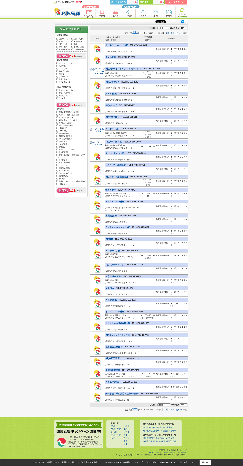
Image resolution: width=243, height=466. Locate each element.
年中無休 (62, 179)
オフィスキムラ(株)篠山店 (118, 323)
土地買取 (62, 147)
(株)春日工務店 (112, 358)
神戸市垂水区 (162, 438)
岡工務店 (109, 288)
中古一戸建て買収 (65, 93)
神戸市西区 (148, 441)
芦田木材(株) (111, 93)
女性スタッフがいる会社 (68, 120)
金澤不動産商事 (113, 370)
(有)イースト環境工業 (115, 165)
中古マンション (64, 41)
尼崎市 (175, 441)
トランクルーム (64, 82)
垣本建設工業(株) (113, 346)
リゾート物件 (79, 49)
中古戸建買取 (64, 152)
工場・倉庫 (63, 47)
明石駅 (152, 427)
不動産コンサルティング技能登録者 (72, 181)
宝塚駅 (156, 431)
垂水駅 (169, 427)
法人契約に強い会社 (66, 117)
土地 (75, 44)
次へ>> (179, 33)
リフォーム (63, 165)
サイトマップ (137, 455)
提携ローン (63, 141)
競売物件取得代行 (65, 133)
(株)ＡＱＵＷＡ (112, 82)
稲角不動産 (111, 190)
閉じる (205, 462)
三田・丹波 (116, 435)
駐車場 (61, 74)
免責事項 (162, 450)
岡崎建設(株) (111, 300)
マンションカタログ (123, 455)
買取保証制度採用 (65, 139)
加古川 (126, 432)
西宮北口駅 (161, 427)
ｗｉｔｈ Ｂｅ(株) (114, 201)
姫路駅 (146, 427)
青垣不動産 (111, 57)
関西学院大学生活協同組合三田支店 (122, 393)
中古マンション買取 (66, 150)
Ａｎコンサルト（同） (116, 153)
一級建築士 (63, 184)
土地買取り (63, 96)
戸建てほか (63, 66)
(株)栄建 (109, 239)
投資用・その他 (64, 49)
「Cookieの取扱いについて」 (168, 462)
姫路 (125, 435)
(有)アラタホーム (113, 142)
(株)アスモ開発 (112, 117)
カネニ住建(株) (112, 382)
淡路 (125, 444)
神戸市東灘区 (159, 441)
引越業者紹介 (64, 176)
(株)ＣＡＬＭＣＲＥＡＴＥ (118, 335)
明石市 (169, 441)
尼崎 (113, 426)
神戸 (113, 438)
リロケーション (64, 77)
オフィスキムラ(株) (114, 311)
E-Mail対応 (63, 131)
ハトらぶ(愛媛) (167, 452)
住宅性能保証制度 (65, 173)
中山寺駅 (172, 431)
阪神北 (114, 432)
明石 (125, 429)
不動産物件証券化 (65, 136)
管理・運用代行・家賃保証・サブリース (71, 156)
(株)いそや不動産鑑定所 (117, 176)
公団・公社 (63, 44)
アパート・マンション (67, 63)
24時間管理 (63, 160)
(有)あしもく (111, 105)
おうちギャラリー (114, 276)
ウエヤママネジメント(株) (118, 227)
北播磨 (126, 426)
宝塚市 (171, 438)
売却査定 (62, 98)
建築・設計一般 (64, 163)
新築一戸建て (79, 39)
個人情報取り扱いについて (177, 450)
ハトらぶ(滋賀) (181, 452)
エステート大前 (113, 250)
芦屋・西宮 (116, 429)
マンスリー (63, 69)
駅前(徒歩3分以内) (66, 125)
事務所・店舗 (79, 47)
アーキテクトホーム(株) (117, 45)
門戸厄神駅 (148, 431)
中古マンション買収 (66, 90)
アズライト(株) (112, 128)
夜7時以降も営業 (65, 123)
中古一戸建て (79, 41)
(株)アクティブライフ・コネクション (123, 68)
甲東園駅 (164, 431)
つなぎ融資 (63, 144)
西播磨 (126, 438)
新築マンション (64, 39)
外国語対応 (63, 128)
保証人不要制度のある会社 (69, 112)
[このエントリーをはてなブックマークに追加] (182, 22)
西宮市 (152, 438)
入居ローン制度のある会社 (69, 115)
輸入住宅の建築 (64, 171)
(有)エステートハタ (114, 264)
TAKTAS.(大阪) (153, 452)
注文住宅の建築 (64, 168)
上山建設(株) (111, 215)
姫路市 (146, 438)
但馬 (125, 441)
